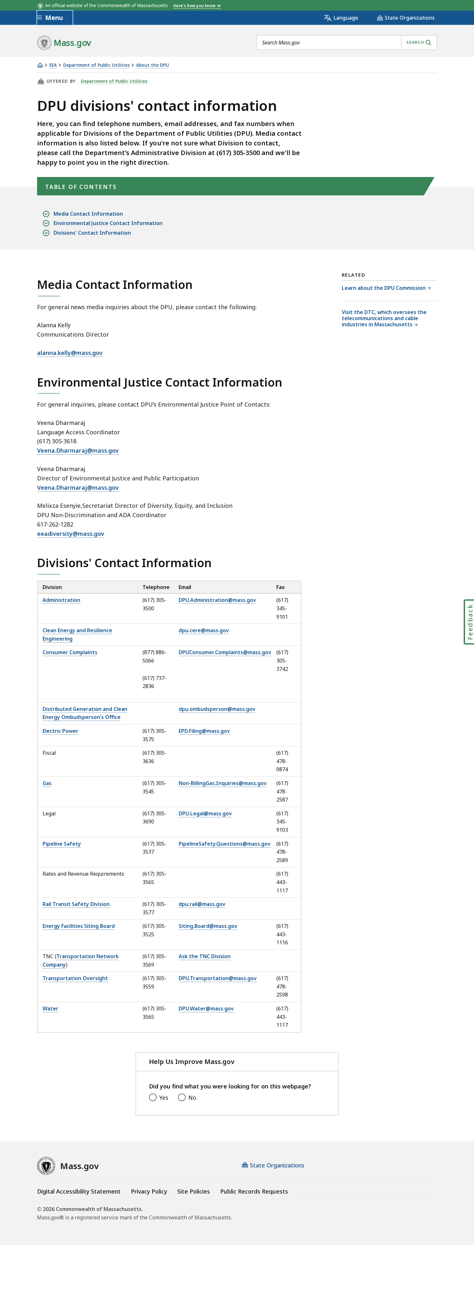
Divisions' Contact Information (92, 232)
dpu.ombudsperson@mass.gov (217, 709)
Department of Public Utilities (96, 65)
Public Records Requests (254, 1191)
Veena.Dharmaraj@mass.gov (78, 450)
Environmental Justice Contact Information (108, 223)
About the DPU (152, 65)
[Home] (40, 65)
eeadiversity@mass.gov (70, 533)
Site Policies (193, 1191)
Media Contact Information (88, 213)
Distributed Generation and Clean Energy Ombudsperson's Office (85, 713)
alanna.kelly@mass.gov (70, 353)
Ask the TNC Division (205, 956)
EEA (53, 65)
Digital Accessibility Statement (79, 1191)
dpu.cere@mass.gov (204, 630)
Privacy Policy (149, 1191)
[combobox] (346, 42)
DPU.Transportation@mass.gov (218, 978)
